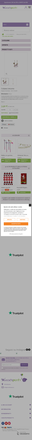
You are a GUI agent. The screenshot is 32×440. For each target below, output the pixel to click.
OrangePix (21, 233)
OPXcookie (11, 233)
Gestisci (22, 219)
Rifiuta (9, 219)
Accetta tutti (16, 224)
